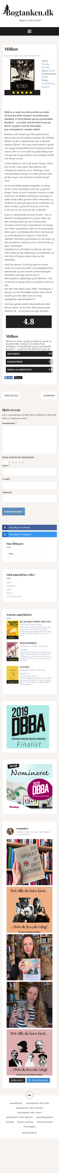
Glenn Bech (36, 624)
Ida (21, 55)
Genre (10, 592)
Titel (9, 582)
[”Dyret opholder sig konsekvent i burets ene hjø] (29, 1005)
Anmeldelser (16, 1103)
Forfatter (11, 585)
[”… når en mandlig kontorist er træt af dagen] (29, 957)
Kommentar (9, 423)
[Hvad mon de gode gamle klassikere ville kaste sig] (29, 1052)
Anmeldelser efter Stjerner (19, 1117)
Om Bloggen (30, 1126)
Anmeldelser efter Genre (29, 1112)
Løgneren (49, 395)
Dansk (51, 70)
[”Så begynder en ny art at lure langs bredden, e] (29, 862)
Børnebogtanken (44, 1117)
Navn (5, 465)
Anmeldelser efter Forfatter (29, 1108)
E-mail (6, 478)
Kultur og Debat (25, 1122)
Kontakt (10, 1122)
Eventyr (45, 64)
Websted (7, 492)
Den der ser (11, 395)
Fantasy (45, 67)
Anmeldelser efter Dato (37, 1103)
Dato (9, 589)
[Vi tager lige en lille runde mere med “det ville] (29, 910)
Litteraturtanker (45, 1122)
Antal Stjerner (14, 596)
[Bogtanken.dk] (29, 13)
